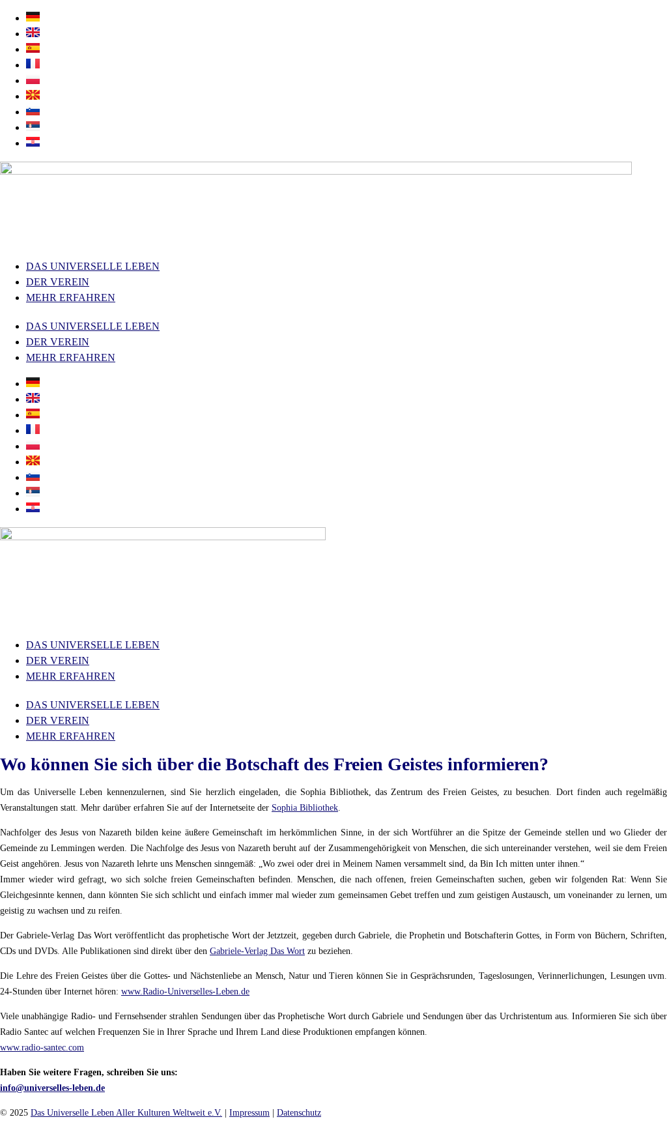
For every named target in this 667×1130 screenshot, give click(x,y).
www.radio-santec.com (42, 1047)
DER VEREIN (57, 281)
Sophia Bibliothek (305, 808)
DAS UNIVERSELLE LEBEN (93, 266)
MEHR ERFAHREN (70, 297)
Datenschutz (299, 1113)
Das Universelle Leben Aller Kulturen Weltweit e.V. (126, 1113)
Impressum (249, 1113)
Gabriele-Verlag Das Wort (257, 951)
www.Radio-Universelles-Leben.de (185, 991)
